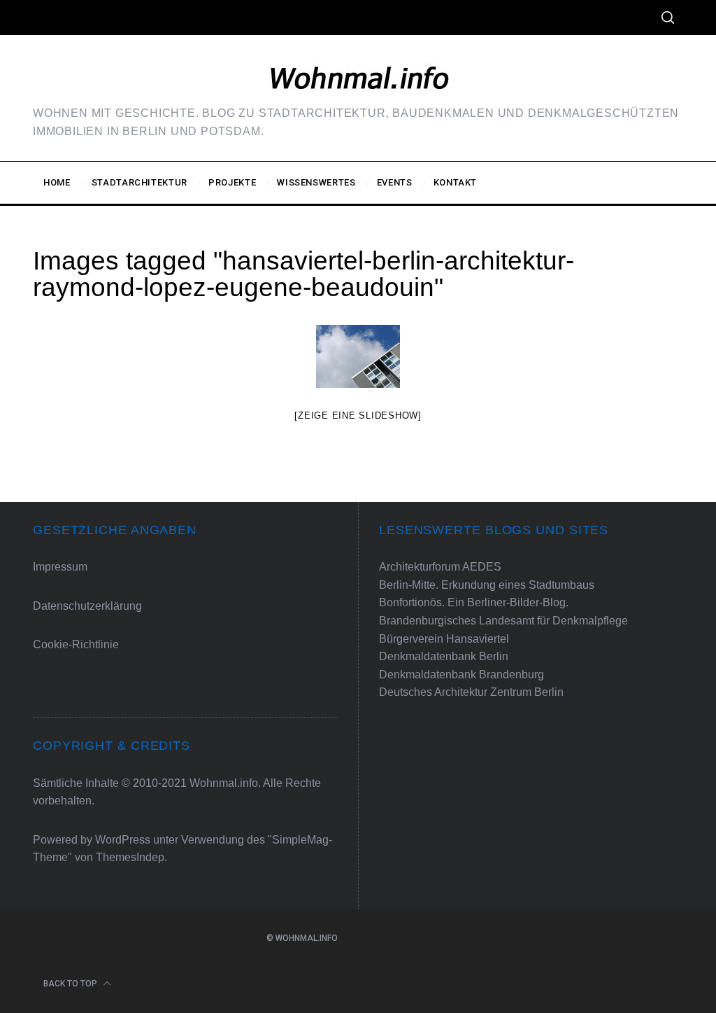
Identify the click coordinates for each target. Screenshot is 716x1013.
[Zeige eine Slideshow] (358, 415)
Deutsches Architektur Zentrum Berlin (471, 692)
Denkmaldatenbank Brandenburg (461, 674)
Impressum (60, 567)
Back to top (71, 983)
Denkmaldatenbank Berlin (443, 656)
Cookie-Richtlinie (76, 644)
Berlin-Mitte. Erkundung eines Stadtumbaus (486, 585)
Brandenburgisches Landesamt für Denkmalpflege (503, 621)
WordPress (122, 840)
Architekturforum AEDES (440, 567)
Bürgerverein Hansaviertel (444, 639)
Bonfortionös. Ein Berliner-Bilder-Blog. (473, 602)
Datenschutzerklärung (87, 606)
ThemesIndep (130, 857)
